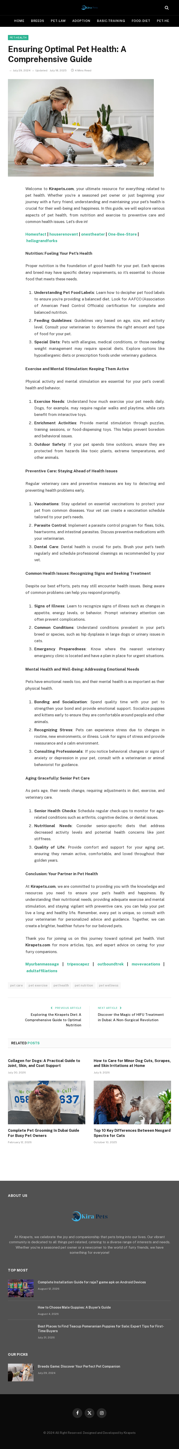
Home (19, 21)
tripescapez (78, 964)
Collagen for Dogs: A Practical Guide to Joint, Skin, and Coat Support (44, 1063)
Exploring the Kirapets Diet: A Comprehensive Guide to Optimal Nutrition (53, 1020)
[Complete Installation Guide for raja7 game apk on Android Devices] (21, 1288)
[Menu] (13, 7)
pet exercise (38, 985)
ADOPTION (81, 21)
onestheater (93, 234)
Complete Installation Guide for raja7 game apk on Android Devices (92, 1282)
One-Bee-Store (122, 234)
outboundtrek (110, 964)
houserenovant (63, 234)
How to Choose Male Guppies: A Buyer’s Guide (74, 1307)
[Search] (166, 7)
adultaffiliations (41, 970)
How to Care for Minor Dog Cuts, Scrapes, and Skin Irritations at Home (132, 1063)
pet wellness (109, 985)
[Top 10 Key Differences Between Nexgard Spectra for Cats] (132, 1102)
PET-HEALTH (18, 37)
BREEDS (37, 21)
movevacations (146, 964)
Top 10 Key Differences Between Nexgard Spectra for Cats (132, 1133)
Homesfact (35, 234)
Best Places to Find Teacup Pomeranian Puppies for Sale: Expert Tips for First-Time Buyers (101, 1328)
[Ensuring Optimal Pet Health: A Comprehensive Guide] (81, 175)
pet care (16, 985)
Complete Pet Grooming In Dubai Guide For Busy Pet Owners (43, 1133)
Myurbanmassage (42, 964)
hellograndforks (41, 240)
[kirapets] (89, 7)
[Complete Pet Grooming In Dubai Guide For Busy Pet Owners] (46, 1102)
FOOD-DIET (141, 21)
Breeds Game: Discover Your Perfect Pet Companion (79, 1366)
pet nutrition (84, 985)
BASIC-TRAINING (111, 21)
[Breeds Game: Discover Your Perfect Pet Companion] (21, 1372)
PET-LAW (58, 21)
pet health (61, 985)
